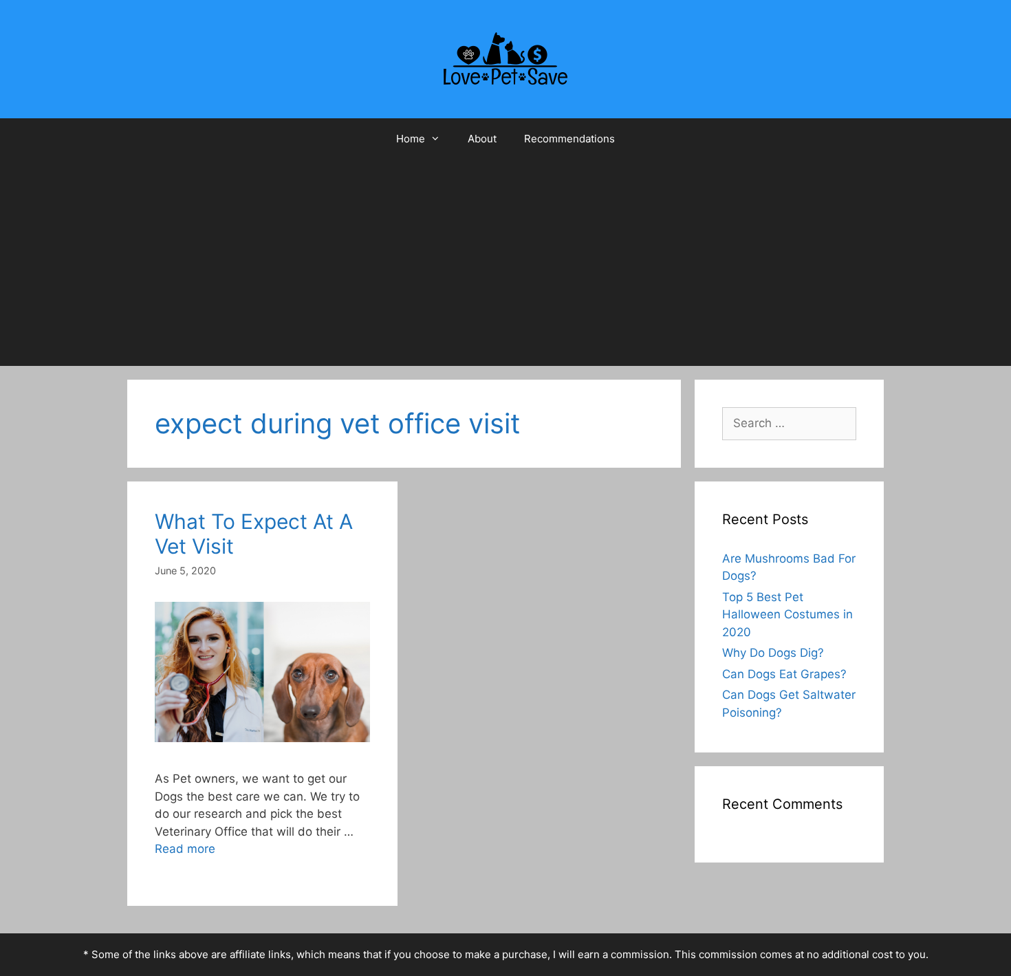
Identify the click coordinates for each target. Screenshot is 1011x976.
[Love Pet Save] (505, 58)
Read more (185, 849)
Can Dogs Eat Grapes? (784, 674)
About (482, 138)
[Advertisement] (505, 262)
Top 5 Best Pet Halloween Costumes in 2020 (787, 614)
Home (410, 138)
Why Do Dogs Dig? (773, 653)
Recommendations (569, 138)
